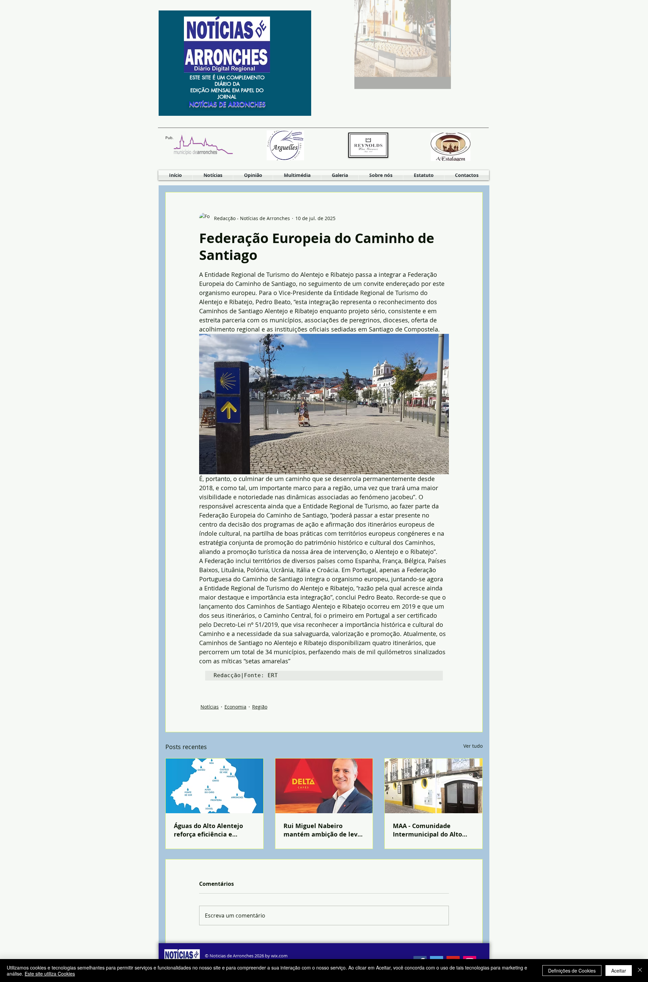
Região (259, 707)
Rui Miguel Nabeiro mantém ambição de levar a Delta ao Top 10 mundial (324, 830)
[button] (297, 175)
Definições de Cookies (572, 970)
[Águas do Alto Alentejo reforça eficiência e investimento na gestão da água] (214, 786)
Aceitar (618, 970)
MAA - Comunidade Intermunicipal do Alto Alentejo (427, 830)
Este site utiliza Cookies (50, 973)
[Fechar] (640, 970)
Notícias (209, 707)
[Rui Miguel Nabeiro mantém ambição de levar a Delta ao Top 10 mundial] (324, 786)
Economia (235, 707)
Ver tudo (473, 746)
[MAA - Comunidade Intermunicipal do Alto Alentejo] (433, 786)
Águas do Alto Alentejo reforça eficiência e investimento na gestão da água (210, 830)
